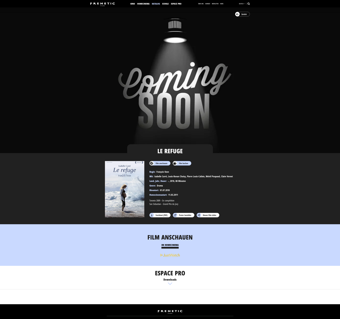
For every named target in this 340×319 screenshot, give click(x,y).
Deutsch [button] (241, 4)
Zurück (244, 14)
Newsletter (215, 4)
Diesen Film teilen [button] (209, 215)
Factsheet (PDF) (161, 215)
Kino (132, 3)
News (221, 4)
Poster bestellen (185, 215)
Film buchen (183, 163)
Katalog (156, 3)
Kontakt (207, 4)
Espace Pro (176, 3)
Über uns (201, 4)
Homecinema (143, 3)
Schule (165, 3)
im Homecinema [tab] (170, 245)
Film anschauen (161, 163)
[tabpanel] (170, 255)
